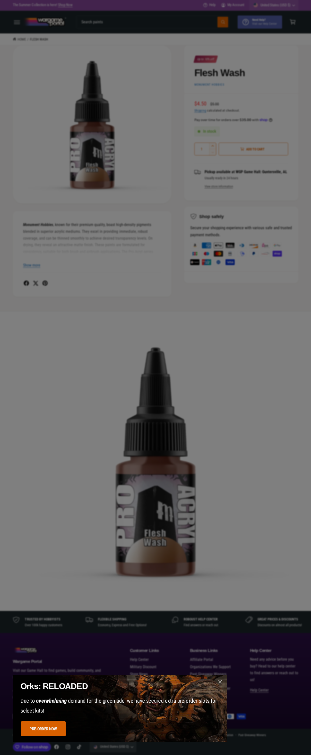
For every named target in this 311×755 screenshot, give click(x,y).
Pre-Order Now (43, 728)
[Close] (220, 682)
